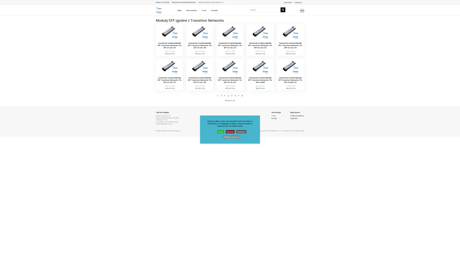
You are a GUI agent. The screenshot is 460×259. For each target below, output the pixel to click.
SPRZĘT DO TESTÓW (162, 2)
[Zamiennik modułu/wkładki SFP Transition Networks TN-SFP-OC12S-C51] (230, 32)
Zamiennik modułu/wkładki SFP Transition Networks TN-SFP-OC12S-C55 (290, 45)
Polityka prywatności (297, 116)
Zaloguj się (298, 2)
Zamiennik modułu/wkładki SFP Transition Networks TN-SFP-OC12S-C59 (200, 80)
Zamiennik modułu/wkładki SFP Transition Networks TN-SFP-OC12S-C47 (170, 45)
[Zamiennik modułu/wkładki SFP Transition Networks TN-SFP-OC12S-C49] (200, 32)
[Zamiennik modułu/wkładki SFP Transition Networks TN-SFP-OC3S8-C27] (290, 67)
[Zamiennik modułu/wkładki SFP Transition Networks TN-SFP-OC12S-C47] (170, 32)
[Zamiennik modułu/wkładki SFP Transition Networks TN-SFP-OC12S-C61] (230, 67)
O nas (274, 116)
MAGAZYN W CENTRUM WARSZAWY (184, 2)
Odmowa (230, 132)
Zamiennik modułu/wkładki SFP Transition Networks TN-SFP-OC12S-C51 (230, 45)
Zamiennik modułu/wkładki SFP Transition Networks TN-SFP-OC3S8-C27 (290, 80)
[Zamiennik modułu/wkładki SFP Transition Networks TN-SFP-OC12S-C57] (170, 67)
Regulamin (293, 118)
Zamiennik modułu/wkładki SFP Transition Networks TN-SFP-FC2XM (260, 80)
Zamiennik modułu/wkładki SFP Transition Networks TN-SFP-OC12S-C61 (230, 80)
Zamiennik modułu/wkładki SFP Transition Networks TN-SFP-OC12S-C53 (260, 45)
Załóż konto (288, 2)
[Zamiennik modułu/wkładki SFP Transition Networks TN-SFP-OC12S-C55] (290, 32)
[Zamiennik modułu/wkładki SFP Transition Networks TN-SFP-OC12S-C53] (260, 32)
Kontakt (274, 118)
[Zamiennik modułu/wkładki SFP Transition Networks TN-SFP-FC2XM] (260, 67)
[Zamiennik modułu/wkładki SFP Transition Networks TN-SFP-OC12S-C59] (200, 67)
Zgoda (220, 132)
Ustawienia (241, 132)
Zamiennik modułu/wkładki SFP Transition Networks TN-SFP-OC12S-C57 (170, 80)
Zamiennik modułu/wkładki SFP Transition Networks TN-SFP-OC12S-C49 (200, 45)
